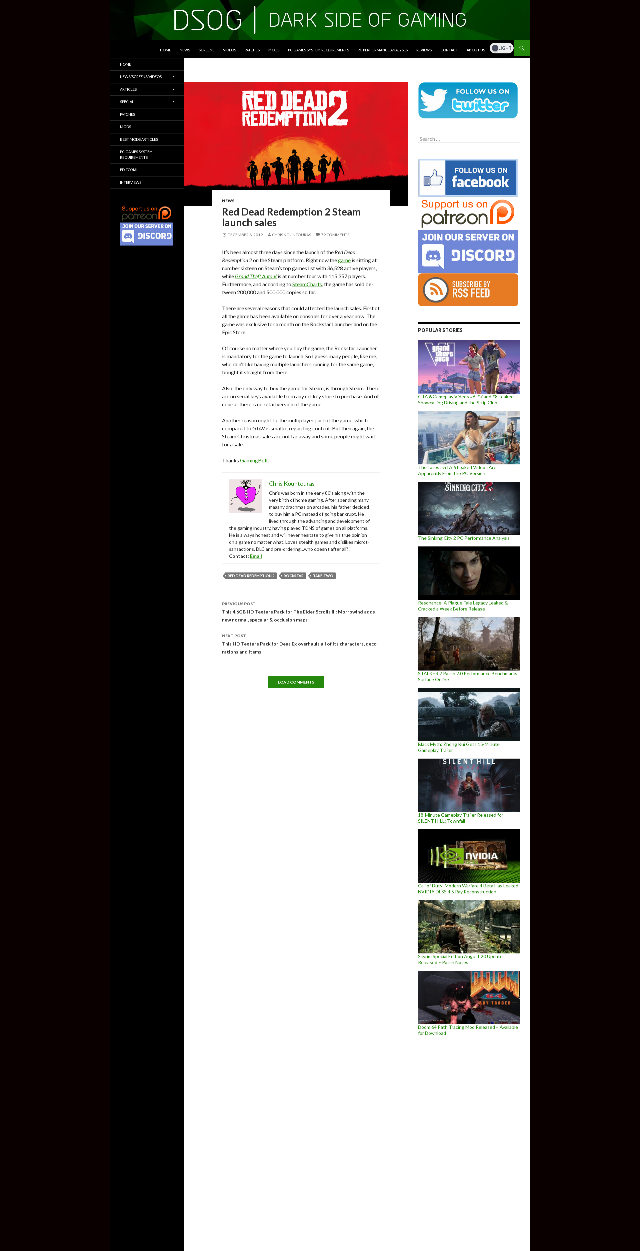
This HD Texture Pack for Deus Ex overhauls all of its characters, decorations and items (300, 644)
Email (256, 556)
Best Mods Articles (139, 139)
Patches (252, 50)
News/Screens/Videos (141, 76)
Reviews (424, 50)
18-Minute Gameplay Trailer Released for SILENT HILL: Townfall (460, 818)
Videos (229, 50)
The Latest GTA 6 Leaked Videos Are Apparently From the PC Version (457, 470)
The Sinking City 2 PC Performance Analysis (464, 538)
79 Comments (335, 234)
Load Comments (296, 682)
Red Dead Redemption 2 (251, 575)
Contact (449, 50)
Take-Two (323, 575)
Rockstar (294, 575)
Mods (273, 50)
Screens (206, 50)
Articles (128, 89)
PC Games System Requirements (318, 50)
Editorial (129, 169)
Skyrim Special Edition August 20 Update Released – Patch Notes (460, 959)
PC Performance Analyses (383, 50)
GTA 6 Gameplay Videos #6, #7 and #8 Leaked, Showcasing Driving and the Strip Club (466, 399)
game (344, 260)
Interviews (130, 182)
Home (165, 50)
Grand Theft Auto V (256, 276)
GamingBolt (254, 460)
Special (127, 101)
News (185, 50)
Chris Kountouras (291, 234)
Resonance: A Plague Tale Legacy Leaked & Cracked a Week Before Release (463, 605)
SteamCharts (307, 284)
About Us (476, 50)
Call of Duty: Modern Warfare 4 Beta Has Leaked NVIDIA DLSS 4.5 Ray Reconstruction (468, 888)
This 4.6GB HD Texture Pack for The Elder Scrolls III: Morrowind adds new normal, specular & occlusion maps (298, 611)
